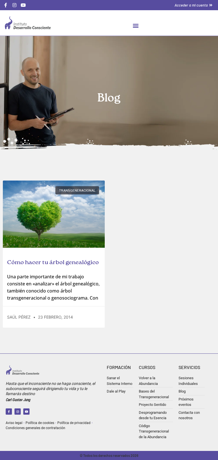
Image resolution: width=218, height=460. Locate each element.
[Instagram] (17, 411)
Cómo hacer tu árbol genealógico (53, 263)
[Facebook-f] (9, 411)
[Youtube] (26, 411)
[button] (136, 25)
